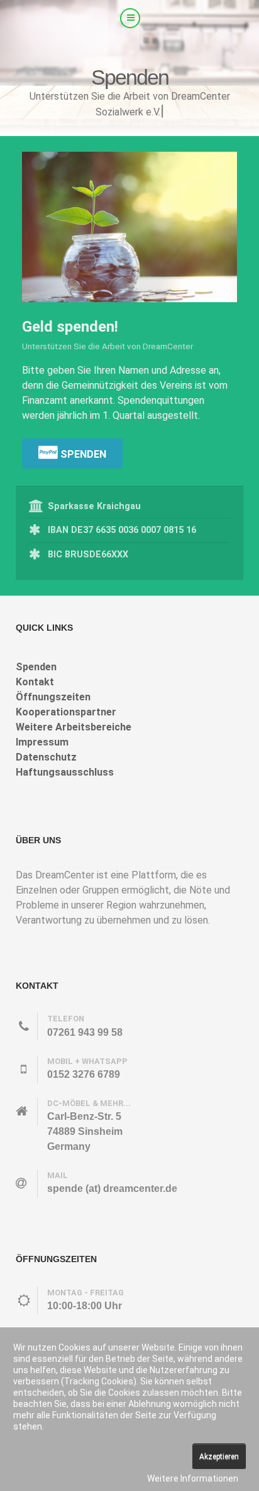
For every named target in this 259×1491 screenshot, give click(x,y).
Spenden (82, 454)
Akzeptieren (219, 1456)
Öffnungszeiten (53, 697)
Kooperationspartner (66, 712)
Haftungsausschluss (65, 772)
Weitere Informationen (192, 1478)
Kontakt (35, 682)
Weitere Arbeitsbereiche (73, 727)
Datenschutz (46, 757)
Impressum (42, 742)
